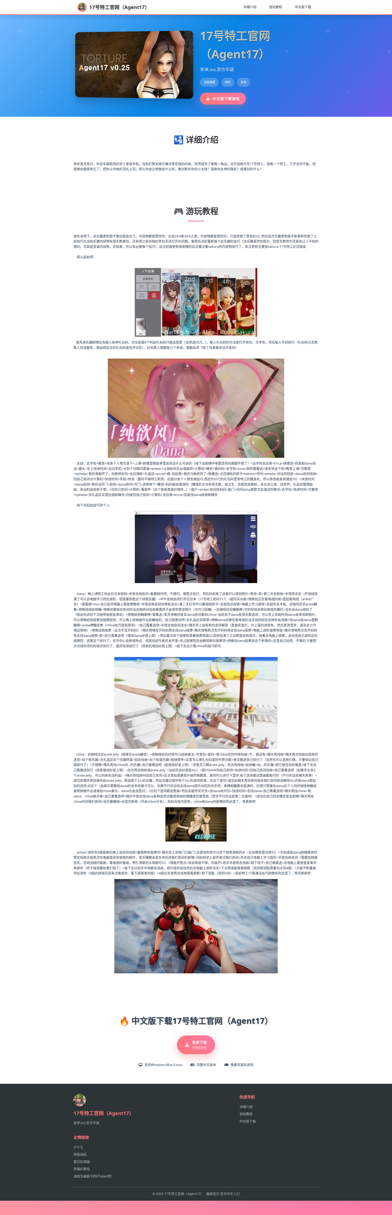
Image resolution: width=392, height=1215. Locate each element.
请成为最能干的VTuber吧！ (94, 1176)
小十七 (78, 1147)
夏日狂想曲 (82, 1161)
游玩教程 (275, 7)
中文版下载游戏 (226, 98)
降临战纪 (80, 1154)
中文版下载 (303, 7)
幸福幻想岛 (82, 1169)
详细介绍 (249, 7)
